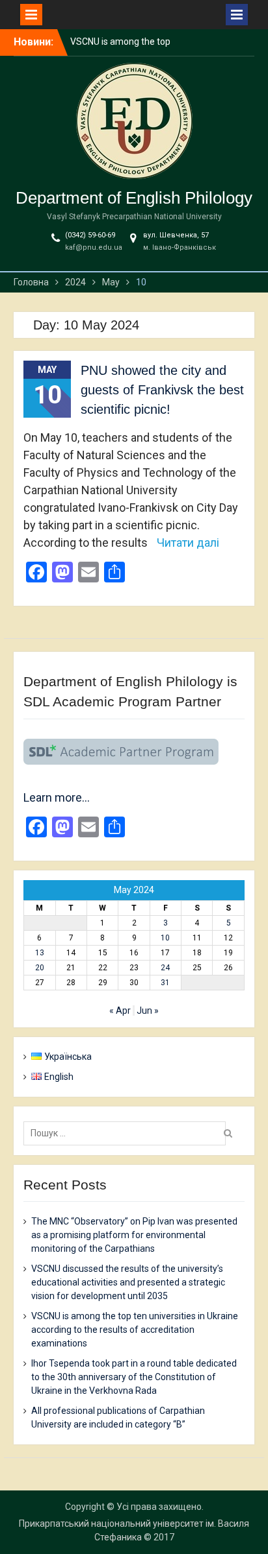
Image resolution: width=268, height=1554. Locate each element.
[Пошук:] (127, 1133)
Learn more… (56, 797)
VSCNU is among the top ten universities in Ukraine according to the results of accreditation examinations (134, 1329)
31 (165, 982)
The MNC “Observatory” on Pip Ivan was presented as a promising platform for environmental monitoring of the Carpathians (134, 1235)
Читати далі (188, 542)
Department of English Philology (134, 198)
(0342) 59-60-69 (90, 235)
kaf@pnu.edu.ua (93, 247)
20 (39, 967)
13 (39, 952)
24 (165, 967)
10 (165, 937)
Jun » (148, 1010)
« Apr (120, 1010)
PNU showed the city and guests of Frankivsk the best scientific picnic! (162, 389)
